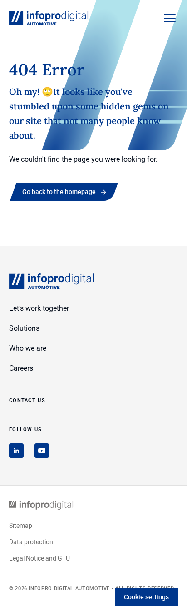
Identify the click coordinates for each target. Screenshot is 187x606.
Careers (21, 368)
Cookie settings (146, 596)
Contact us (27, 399)
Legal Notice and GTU (39, 558)
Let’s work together (39, 308)
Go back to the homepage (59, 191)
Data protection (31, 541)
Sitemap (20, 525)
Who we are (27, 348)
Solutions (24, 328)
